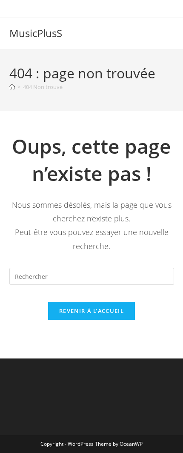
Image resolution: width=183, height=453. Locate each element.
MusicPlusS (35, 33)
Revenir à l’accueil (91, 311)
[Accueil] (12, 87)
